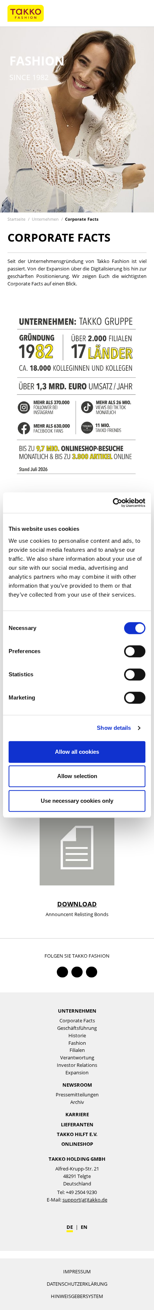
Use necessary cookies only (77, 801)
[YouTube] (76, 972)
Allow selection (77, 776)
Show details (114, 728)
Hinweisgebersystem (77, 1296)
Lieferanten (77, 1124)
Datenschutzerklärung (77, 1283)
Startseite (16, 219)
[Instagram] (91, 972)
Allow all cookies (77, 752)
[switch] (134, 651)
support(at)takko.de (84, 1199)
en (84, 1227)
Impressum (77, 1271)
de (70, 1227)
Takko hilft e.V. (77, 1134)
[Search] (124, 13)
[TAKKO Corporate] (25, 12)
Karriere (77, 1114)
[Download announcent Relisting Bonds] (77, 847)
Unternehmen (45, 219)
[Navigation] (139, 13)
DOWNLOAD (77, 904)
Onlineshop (77, 1144)
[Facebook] (62, 972)
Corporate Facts (81, 219)
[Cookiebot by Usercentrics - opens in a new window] (112, 502)
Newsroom (77, 1084)
